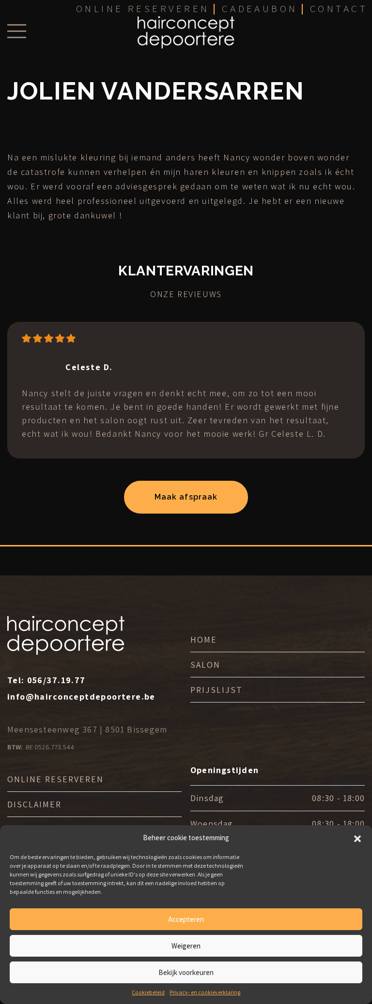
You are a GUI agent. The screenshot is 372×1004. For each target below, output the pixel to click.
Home (203, 639)
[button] (357, 838)
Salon (205, 664)
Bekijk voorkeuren (186, 972)
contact (339, 8)
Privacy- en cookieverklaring (205, 992)
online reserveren (143, 8)
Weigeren (186, 945)
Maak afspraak (186, 497)
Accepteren (186, 919)
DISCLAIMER (34, 804)
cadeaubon (260, 8)
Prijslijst (216, 689)
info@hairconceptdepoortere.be (81, 696)
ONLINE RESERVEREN (55, 779)
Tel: (46, 680)
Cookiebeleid (148, 992)
